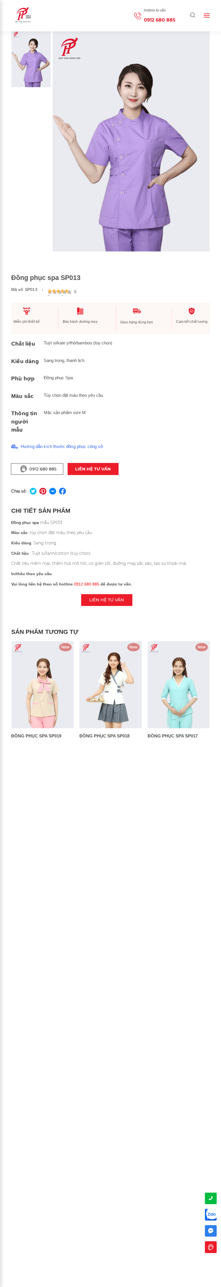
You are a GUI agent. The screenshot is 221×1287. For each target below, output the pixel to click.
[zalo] (211, 1215)
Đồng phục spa (25, 522)
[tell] (211, 1198)
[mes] (211, 1231)
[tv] (211, 1247)
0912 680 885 (160, 20)
